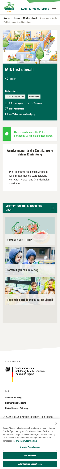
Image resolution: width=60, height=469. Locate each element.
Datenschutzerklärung (26, 440)
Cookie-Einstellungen (30, 447)
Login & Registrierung (35, 8)
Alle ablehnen (30, 455)
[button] (52, 208)
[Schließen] (56, 423)
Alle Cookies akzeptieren (30, 463)
